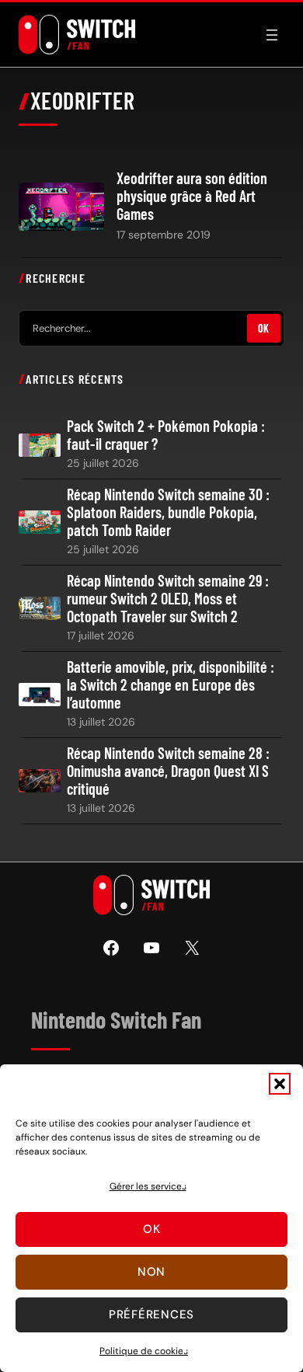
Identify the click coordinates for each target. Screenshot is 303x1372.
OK (264, 328)
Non (151, 1272)
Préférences (151, 1314)
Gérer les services (148, 1186)
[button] (279, 1084)
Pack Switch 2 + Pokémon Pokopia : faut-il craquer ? (166, 435)
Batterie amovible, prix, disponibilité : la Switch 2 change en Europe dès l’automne (170, 685)
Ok (152, 1229)
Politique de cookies (143, 1351)
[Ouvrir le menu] (271, 35)
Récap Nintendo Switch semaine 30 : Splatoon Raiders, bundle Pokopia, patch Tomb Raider (168, 512)
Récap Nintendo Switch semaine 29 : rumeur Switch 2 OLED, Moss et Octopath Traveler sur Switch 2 (168, 598)
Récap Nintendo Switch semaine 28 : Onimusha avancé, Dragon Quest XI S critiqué (168, 771)
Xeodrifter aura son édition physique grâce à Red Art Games (192, 196)
